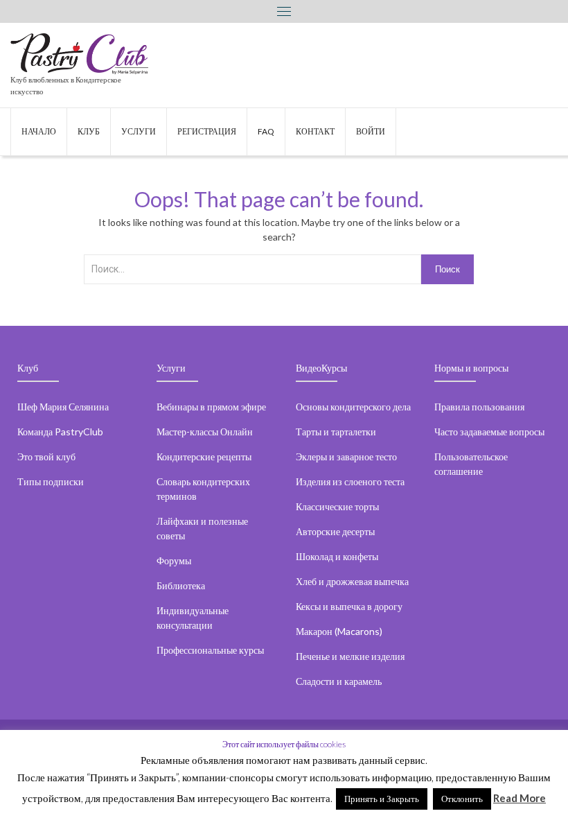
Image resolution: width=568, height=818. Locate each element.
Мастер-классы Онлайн (205, 431)
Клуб (89, 131)
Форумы (174, 560)
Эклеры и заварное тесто (346, 456)
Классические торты (337, 506)
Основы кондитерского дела (353, 406)
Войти (370, 131)
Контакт (315, 131)
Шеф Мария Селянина (63, 406)
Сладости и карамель (339, 681)
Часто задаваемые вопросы (489, 431)
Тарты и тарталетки (336, 431)
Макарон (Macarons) (339, 631)
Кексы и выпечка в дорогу (349, 606)
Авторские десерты (335, 531)
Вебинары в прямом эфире (211, 406)
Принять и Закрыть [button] (381, 798)
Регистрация (206, 131)
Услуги (138, 131)
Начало (38, 131)
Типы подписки (50, 481)
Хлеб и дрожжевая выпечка (352, 581)
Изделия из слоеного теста (350, 481)
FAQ (266, 131)
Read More (519, 798)
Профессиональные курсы (210, 650)
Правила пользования (479, 406)
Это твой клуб (46, 456)
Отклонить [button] (462, 798)
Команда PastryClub (60, 431)
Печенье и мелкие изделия (350, 656)
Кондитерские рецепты (204, 456)
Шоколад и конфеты (337, 556)
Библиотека (181, 585)
